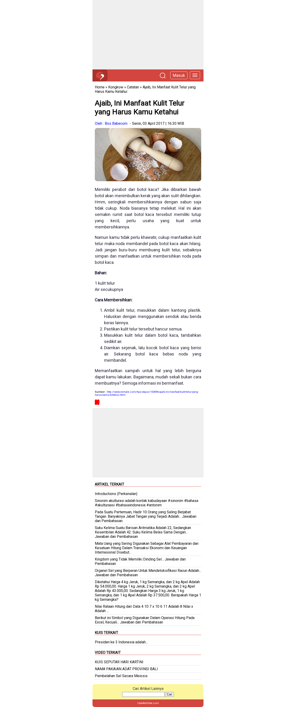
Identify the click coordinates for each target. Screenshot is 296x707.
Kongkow (115, 87)
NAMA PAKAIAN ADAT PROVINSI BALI (126, 669)
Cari (169, 694)
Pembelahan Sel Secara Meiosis (121, 676)
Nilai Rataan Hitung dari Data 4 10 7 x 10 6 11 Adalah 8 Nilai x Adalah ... (144, 608)
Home (100, 87)
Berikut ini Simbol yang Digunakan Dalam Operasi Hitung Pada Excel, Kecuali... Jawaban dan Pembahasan (144, 620)
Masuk (179, 75)
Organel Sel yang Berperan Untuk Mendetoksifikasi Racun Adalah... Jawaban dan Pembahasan (148, 572)
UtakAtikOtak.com (148, 703)
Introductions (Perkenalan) (116, 494)
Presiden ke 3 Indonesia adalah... (121, 642)
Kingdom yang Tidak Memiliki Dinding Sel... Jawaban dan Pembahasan (140, 561)
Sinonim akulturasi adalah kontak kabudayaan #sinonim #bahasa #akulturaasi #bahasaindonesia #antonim (146, 502)
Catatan (133, 87)
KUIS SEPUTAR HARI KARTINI (119, 662)
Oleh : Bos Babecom (111, 123)
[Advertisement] (148, 34)
